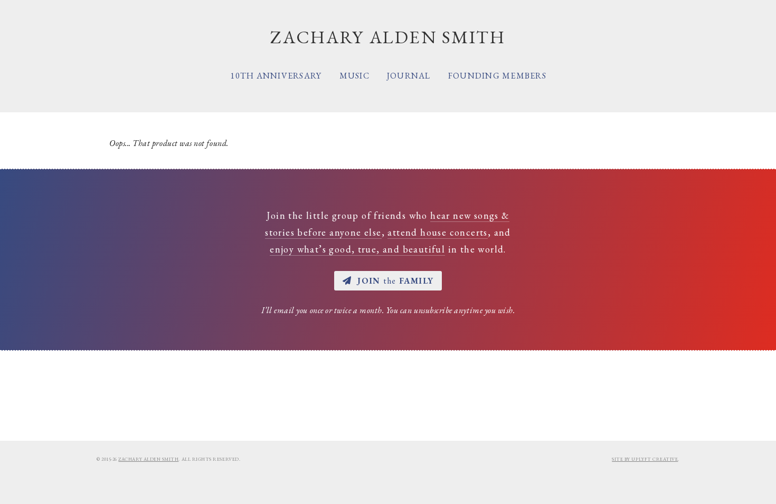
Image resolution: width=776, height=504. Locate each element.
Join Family (395, 280)
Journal (409, 75)
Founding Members (497, 75)
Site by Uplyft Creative (645, 459)
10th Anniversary (275, 75)
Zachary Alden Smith (148, 459)
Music (354, 75)
